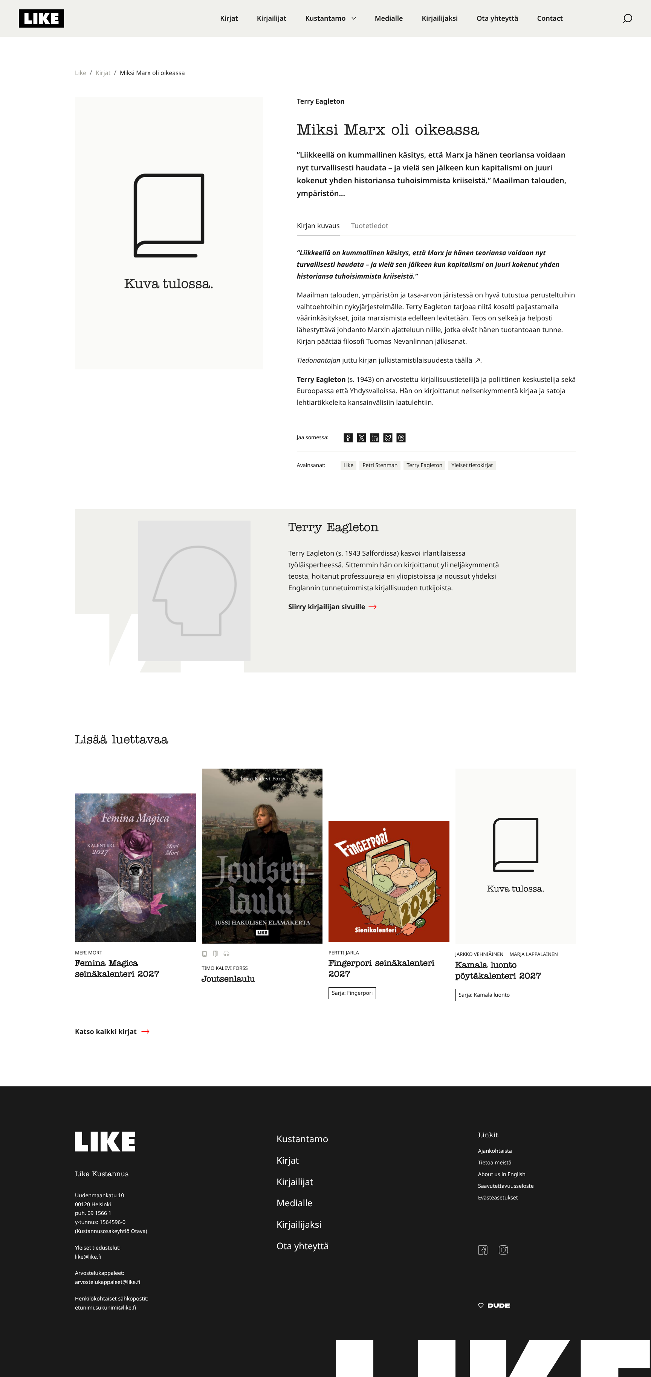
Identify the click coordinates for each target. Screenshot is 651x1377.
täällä (463, 360)
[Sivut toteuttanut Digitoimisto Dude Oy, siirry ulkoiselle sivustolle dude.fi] (494, 1306)
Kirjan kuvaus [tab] (318, 225)
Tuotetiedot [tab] (369, 225)
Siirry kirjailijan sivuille (327, 606)
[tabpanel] (436, 327)
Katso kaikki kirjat (106, 1031)
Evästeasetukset (498, 1197)
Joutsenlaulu (228, 980)
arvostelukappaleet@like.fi (107, 1282)
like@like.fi (88, 1257)
